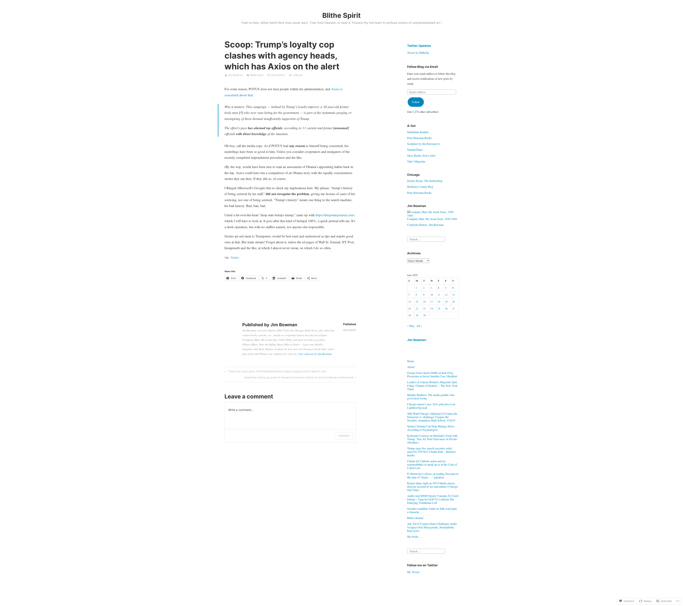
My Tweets (413, 572)
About (410, 367)
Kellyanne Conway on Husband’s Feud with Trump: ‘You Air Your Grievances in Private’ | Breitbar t (432, 439)
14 (409, 301)
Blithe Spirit (341, 15)
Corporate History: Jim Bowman (425, 225)
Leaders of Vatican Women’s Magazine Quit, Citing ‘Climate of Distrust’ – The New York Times (432, 385)
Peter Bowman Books (419, 138)
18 (439, 301)
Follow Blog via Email (422, 67)
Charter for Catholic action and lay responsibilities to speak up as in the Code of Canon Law (432, 464)
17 (431, 301)
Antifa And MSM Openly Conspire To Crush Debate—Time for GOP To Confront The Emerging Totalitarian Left (432, 499)
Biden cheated (415, 518)
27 (453, 308)
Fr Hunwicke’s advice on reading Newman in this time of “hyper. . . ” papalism (432, 475)
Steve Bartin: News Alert (421, 155)
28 (409, 315)
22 (417, 308)
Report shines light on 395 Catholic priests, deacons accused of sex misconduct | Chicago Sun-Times (432, 486)
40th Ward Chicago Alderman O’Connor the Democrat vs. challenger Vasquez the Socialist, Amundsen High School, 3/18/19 (432, 417)
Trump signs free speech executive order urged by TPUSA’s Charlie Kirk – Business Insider (431, 451)
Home (410, 361)
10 (431, 294)
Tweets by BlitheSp (418, 52)
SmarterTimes (415, 149)
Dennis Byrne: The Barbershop (424, 181)
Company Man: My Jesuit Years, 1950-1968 (432, 219)
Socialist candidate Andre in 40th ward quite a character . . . (432, 510)
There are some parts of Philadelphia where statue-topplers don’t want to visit (275, 371)
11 (439, 294)
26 (446, 308)
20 (453, 301)
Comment (343, 435)
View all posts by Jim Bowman (315, 354)
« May (410, 326)
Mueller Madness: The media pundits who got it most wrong (430, 396)
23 (424, 308)
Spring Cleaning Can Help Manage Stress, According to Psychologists (431, 427)
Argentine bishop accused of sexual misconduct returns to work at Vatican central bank (298, 378)
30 (424, 315)
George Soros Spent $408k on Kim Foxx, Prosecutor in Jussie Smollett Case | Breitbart (432, 374)
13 (453, 294)
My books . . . (415, 536)
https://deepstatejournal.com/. (335, 215)
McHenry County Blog (420, 186)
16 (424, 301)
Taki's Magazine (416, 161)
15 (417, 301)
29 (417, 315)
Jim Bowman (235, 75)
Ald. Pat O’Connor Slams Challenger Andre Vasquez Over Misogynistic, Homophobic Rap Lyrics (432, 527)
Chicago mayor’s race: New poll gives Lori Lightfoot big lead (431, 405)
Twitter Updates (419, 46)
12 (446, 294)
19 (446, 301)
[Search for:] (426, 239)
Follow (416, 102)
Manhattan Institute (418, 132)
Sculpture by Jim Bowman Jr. (423, 144)
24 (431, 308)
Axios (234, 257)
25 (439, 308)
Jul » (419, 326)
